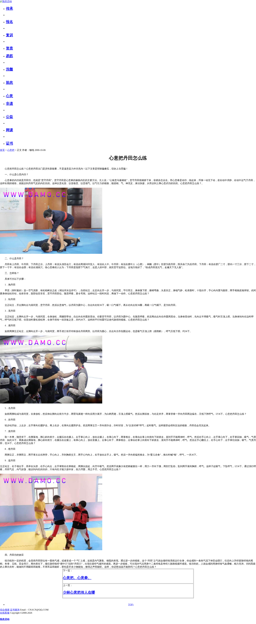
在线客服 (4, 613)
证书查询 (15, 609)
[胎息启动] (6, 1)
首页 (2, 150)
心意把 (10, 150)
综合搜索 (4, 609)
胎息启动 (4, 619)
